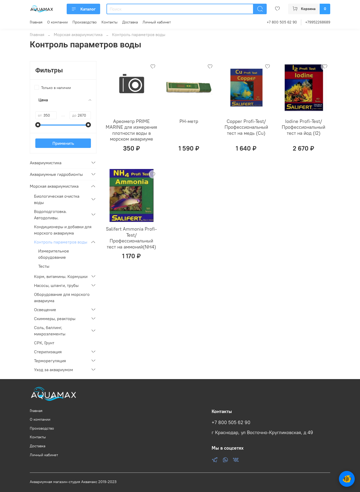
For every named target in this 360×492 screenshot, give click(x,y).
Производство (84, 22)
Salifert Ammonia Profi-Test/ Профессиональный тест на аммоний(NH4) (131, 238)
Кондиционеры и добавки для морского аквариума (62, 230)
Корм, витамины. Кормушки (60, 276)
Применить (63, 143)
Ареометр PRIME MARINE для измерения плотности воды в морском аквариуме (131, 130)
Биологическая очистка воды (56, 199)
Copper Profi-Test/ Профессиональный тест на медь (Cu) (246, 127)
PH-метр (188, 121)
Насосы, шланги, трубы (56, 285)
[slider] (38, 125)
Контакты (109, 22)
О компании (57, 22)
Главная (36, 22)
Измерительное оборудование (53, 254)
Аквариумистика (45, 162)
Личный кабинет (157, 22)
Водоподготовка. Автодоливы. (50, 214)
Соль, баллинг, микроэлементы (49, 330)
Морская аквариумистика (78, 34)
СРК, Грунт (44, 342)
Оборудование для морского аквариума (62, 297)
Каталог (88, 9)
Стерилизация (48, 351)
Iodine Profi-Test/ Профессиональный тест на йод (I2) (303, 127)
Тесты (43, 266)
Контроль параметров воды (60, 242)
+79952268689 (317, 22)
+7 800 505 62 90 (282, 22)
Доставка (130, 22)
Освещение (45, 309)
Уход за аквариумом (53, 369)
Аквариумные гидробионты (56, 174)
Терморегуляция (50, 360)
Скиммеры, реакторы (54, 318)
